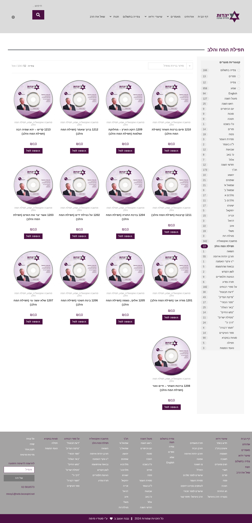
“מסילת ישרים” (72, 470)
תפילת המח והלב (224, 246)
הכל (14, 66)
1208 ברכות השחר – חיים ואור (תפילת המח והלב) (171, 388)
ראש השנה (228, 103)
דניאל (231, 220)
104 (20, 66)
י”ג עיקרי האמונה (100, 459)
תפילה (230, 342)
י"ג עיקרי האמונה (225, 261)
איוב (232, 225)
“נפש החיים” (74, 464)
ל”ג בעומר (147, 486)
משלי (231, 231)
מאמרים (245, 450)
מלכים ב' (229, 200)
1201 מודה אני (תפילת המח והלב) (171, 300)
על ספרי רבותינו (228, 286)
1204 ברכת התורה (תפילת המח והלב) (125, 217)
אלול (231, 159)
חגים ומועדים (221, 464)
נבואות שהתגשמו (225, 266)
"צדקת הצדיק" (226, 297)
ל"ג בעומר (228, 144)
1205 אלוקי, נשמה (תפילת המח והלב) (125, 302)
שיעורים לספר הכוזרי (193, 491)
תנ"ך (234, 169)
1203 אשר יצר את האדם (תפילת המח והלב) (33, 217)
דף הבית (245, 438)
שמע (233, 88)
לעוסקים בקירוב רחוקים (192, 486)
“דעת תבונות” (73, 443)
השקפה (223, 453)
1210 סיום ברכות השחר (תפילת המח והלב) (171, 131)
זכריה (231, 215)
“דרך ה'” (75, 475)
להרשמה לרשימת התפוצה (21, 463)
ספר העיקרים (226, 332)
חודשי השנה (227, 164)
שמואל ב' (229, 190)
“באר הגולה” (74, 459)
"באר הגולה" (227, 307)
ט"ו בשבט (228, 124)
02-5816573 (27, 487)
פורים (231, 129)
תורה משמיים (196, 443)
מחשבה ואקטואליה (227, 241)
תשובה (223, 459)
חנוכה (231, 118)
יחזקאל (230, 210)
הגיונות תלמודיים (225, 276)
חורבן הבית (197, 448)
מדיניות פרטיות (27, 454)
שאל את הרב (243, 472)
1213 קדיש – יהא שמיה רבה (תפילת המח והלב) (33, 131)
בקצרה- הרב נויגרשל (217, 496)
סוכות (231, 113)
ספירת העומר (226, 139)
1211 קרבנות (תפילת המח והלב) (171, 215)
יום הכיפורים (227, 108)
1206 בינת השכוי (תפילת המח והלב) (79, 302)
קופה (32, 444)
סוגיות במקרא (229, 337)
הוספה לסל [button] (171, 150)
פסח (231, 134)
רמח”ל (200, 470)
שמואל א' (229, 185)
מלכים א (229, 195)
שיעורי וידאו (244, 455)
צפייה (233, 82)
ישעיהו (230, 205)
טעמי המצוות (227, 348)
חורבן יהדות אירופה (223, 256)
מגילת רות (228, 235)
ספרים (232, 76)
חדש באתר (222, 443)
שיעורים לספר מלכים (193, 475)
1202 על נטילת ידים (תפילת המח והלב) (79, 217)
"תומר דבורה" (226, 327)
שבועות (230, 149)
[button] (173, 16)
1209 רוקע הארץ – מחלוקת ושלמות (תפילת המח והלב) (125, 131)
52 (24, 66)
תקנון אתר (29, 449)
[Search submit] (38, 15)
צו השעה (198, 464)
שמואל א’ (123, 443)
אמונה (200, 459)
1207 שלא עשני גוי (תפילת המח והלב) (33, 302)
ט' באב (230, 154)
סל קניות (30, 438)
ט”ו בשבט (147, 464)
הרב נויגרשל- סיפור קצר (191, 496)
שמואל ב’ (123, 448)
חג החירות (222, 491)
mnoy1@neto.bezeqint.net (20, 494)
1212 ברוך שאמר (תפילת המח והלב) (79, 131)
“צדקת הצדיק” (73, 448)
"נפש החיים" (227, 312)
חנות (247, 467)
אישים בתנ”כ (221, 448)
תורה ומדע (228, 281)
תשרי (224, 470)
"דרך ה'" (229, 322)
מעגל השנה (230, 98)
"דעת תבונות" (226, 292)
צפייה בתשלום (228, 70)
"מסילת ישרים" (226, 317)
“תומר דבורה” (73, 480)
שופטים (230, 180)
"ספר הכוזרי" (227, 302)
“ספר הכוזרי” (74, 453)
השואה (230, 251)
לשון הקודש (228, 271)
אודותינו (246, 444)
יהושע (231, 174)
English (233, 93)
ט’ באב (148, 496)
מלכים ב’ (124, 470)
